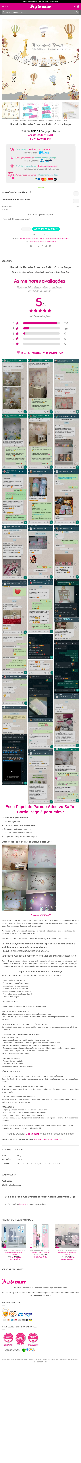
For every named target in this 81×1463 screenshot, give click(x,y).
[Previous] (1, 1244)
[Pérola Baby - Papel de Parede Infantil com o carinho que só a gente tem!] (40, 6)
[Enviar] (77, 12)
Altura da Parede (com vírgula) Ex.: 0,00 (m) (16, 199)
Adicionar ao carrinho (46, 229)
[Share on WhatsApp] (31, 246)
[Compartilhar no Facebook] (34, 246)
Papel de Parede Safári (61, 238)
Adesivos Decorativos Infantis (32, 121)
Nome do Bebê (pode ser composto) (40, 215)
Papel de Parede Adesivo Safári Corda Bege (42, 241)
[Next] (79, 1244)
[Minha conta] (74, 6)
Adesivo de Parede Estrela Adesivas (67, 1253)
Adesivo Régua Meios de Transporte (13, 1253)
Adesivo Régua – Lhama (40, 1252)
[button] (5, 6)
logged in (22, 1204)
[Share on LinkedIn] (50, 246)
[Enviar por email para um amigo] (42, 246)
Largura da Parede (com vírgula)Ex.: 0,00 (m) (16, 192)
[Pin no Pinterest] (46, 246)
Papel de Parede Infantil (58, 121)
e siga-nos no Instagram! (48, 1139)
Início (15, 121)
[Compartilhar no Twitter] (38, 246)
